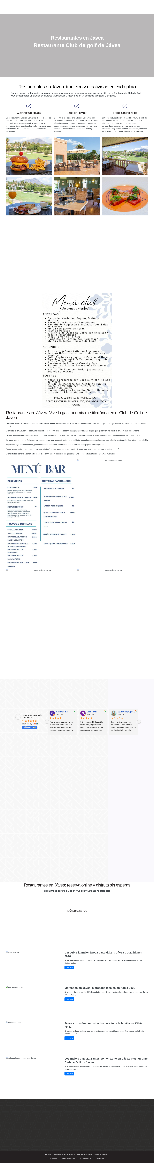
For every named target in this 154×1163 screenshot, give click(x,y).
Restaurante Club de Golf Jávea (32, 716)
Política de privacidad (68, 1159)
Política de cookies (85, 1159)
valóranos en (28, 727)
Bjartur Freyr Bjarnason (127, 712)
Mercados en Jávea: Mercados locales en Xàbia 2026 (99, 987)
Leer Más (69, 967)
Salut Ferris (92, 712)
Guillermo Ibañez (63, 712)
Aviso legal (53, 1159)
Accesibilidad (100, 1159)
